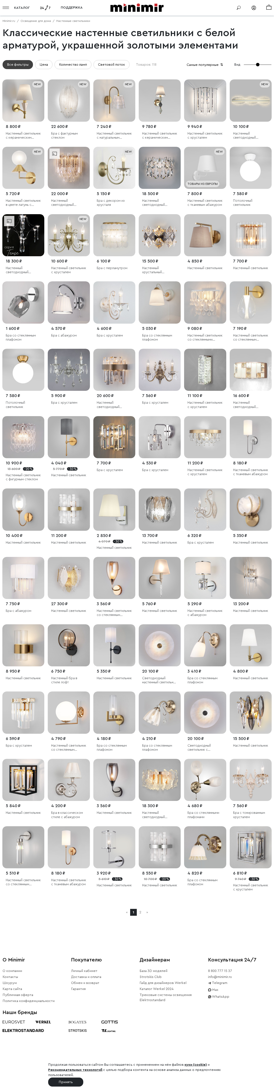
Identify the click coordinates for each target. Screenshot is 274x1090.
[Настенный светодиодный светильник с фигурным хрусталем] (23, 235)
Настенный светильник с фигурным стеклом (23, 477)
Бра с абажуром (64, 335)
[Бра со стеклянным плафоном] (23, 302)
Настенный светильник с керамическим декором (23, 136)
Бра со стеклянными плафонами (203, 815)
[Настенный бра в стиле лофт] (69, 645)
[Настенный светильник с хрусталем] (205, 100)
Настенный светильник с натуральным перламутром (114, 136)
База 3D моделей (153, 971)
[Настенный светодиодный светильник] (251, 100)
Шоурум (10, 983)
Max (214, 989)
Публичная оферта (18, 995)
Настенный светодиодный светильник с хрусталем (62, 203)
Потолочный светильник (242, 202)
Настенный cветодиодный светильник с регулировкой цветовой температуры (244, 405)
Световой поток (111, 64)
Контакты (10, 977)
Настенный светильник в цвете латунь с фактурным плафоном (23, 203)
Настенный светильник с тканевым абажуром (205, 202)
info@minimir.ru (220, 977)
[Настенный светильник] (205, 235)
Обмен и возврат (85, 983)
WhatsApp (220, 996)
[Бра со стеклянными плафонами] (205, 780)
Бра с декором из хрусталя (111, 202)
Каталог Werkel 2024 (157, 989)
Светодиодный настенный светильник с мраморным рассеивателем (159, 680)
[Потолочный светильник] (251, 168)
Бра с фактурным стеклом (64, 135)
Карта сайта (12, 989)
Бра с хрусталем (110, 335)
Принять (66, 1082)
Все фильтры (17, 64)
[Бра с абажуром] (69, 302)
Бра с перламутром (112, 268)
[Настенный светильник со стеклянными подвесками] (205, 302)
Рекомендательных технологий (75, 1070)
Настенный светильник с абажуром (205, 613)
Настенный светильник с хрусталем (205, 135)
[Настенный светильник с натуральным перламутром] (114, 100)
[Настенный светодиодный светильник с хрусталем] (69, 168)
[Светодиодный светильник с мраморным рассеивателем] (205, 712)
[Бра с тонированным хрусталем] (251, 780)
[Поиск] (238, 8)
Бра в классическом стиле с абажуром (67, 815)
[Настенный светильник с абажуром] (205, 578)
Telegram (219, 983)
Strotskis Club (151, 977)
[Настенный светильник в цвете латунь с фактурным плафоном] (23, 168)
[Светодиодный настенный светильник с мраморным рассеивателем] (160, 645)
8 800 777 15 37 (220, 971)
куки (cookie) (196, 1064)
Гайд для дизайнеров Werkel (163, 983)
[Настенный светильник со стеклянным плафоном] (251, 302)
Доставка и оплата (86, 977)
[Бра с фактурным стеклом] (69, 100)
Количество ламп (73, 64)
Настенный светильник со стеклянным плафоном (250, 338)
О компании (12, 971)
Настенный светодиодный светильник (244, 136)
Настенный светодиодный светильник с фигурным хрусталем (22, 270)
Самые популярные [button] (205, 65)
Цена (44, 64)
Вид (237, 64)
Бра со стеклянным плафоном (21, 337)
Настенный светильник (205, 268)
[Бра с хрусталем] (114, 302)
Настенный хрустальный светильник (152, 270)
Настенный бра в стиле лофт (64, 680)
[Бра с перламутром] (114, 235)
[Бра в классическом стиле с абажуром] (69, 780)
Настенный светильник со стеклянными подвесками (205, 338)
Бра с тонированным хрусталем (249, 815)
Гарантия (78, 989)
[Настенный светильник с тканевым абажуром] (205, 168)
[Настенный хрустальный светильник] (160, 235)
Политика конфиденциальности (29, 1001)
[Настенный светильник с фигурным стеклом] (23, 437)
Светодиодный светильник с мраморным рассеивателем (200, 748)
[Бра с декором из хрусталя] (114, 168)
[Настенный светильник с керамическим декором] (23, 100)
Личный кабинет (84, 971)
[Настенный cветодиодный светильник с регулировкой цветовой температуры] (251, 370)
